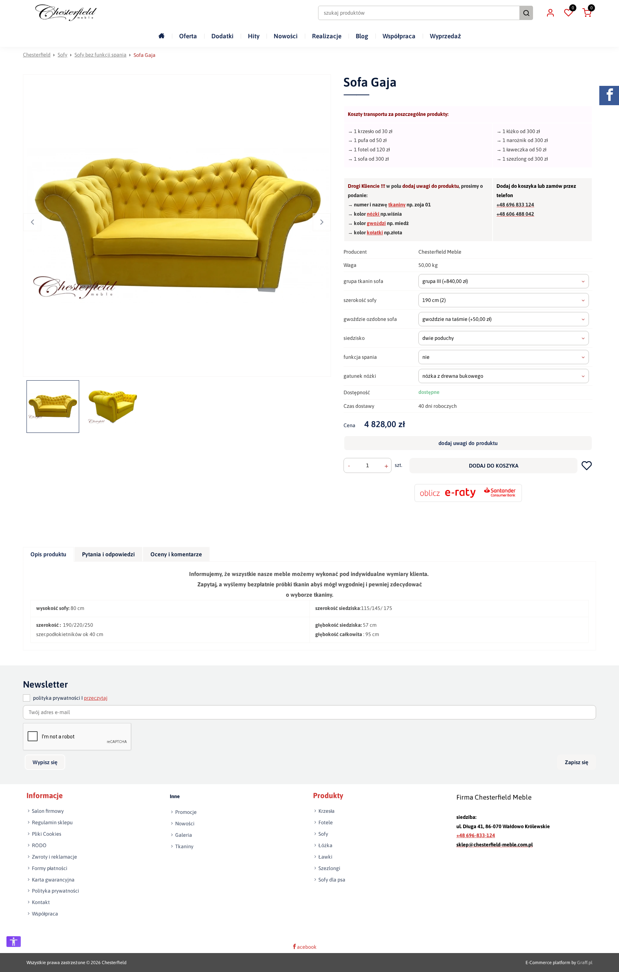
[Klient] (550, 12)
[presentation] (48, 554)
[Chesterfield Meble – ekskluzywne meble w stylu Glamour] (66, 13)
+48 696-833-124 (475, 835)
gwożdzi (376, 223)
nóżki (373, 214)
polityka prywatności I (70, 698)
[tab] (49, 554)
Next (322, 222)
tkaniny (397, 204)
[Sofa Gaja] (178, 225)
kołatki (375, 232)
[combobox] (503, 281)
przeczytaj (95, 698)
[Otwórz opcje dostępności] (13, 941)
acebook (307, 947)
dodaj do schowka (586, 465)
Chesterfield (37, 55)
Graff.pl (584, 962)
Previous (32, 222)
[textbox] (503, 281)
